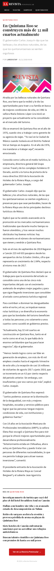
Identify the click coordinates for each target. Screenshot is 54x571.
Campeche (28, 10)
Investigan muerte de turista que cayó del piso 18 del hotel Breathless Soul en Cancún (26, 499)
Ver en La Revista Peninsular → (27, 551)
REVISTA (19, 4)
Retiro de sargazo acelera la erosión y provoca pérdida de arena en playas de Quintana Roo (24, 517)
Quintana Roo (41, 10)
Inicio (6, 10)
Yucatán (16, 10)
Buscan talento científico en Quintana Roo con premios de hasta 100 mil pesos (26, 539)
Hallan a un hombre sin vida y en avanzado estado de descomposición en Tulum (26, 507)
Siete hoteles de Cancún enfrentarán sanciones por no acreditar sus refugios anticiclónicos (24, 528)
